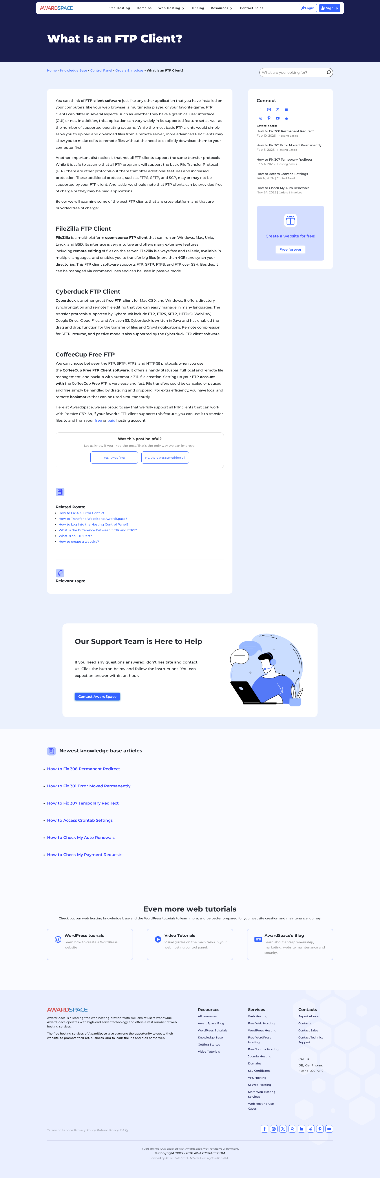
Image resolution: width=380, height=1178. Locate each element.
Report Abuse (308, 1016)
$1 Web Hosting (259, 1084)
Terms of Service (60, 1130)
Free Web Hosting (261, 1023)
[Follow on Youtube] (277, 118)
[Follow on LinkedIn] (286, 109)
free (99, 420)
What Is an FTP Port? (75, 536)
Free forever (290, 249)
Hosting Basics (288, 135)
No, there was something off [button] (165, 457)
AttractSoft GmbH (177, 1158)
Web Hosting (257, 1016)
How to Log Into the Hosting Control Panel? (93, 524)
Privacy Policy (85, 1130)
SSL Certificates (259, 1070)
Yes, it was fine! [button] (114, 457)
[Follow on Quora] (260, 118)
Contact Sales (308, 1030)
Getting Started (209, 1044)
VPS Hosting (257, 1077)
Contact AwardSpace (97, 697)
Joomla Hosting (259, 1056)
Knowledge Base (73, 70)
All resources (207, 1016)
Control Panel (101, 70)
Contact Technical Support (311, 1040)
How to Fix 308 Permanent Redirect (285, 131)
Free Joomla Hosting (263, 1049)
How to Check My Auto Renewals (283, 188)
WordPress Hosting (262, 1030)
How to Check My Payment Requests (84, 854)
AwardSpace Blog (211, 1023)
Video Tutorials (209, 1051)
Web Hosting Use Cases (261, 1106)
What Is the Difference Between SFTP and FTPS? (98, 530)
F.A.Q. (124, 1130)
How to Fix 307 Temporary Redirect (284, 160)
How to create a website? (79, 542)
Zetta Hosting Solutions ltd (210, 1158)
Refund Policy (108, 1130)
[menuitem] (119, 8)
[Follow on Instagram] (268, 109)
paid (112, 420)
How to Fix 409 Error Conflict (81, 513)
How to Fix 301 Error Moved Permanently (289, 145)
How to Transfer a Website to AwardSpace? (93, 519)
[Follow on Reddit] (286, 118)
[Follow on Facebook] (260, 109)
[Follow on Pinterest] (268, 118)
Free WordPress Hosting (259, 1040)
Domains (254, 1063)
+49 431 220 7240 (310, 1070)
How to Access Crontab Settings (282, 174)
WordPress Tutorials (212, 1030)
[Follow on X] (277, 109)
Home (52, 70)
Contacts (304, 1023)
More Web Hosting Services (262, 1094)
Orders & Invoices (129, 70)
